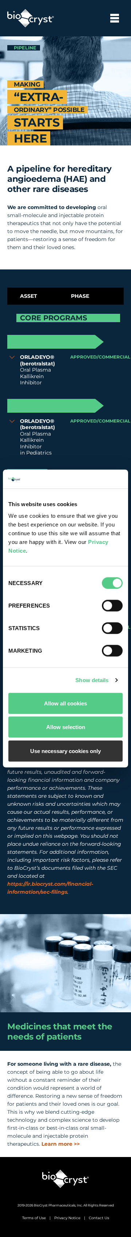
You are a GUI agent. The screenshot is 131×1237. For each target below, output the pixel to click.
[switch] (112, 605)
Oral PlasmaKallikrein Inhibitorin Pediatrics (37, 437)
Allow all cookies (65, 703)
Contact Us (99, 1218)
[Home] (65, 1179)
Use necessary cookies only (65, 751)
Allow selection (65, 727)
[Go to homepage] (30, 18)
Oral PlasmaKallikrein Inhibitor (37, 370)
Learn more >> (60, 1144)
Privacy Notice (67, 1218)
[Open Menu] (115, 18)
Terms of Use (34, 1218)
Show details (91, 680)
